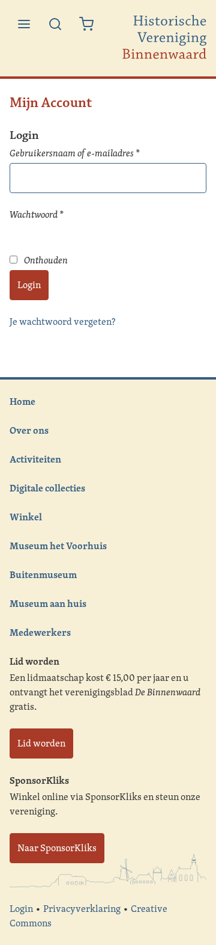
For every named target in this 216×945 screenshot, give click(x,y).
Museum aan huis (48, 603)
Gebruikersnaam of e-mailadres (88, 153)
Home (22, 401)
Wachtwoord (50, 214)
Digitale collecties (47, 488)
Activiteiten (35, 459)
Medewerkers (40, 632)
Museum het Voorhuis (58, 545)
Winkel (26, 516)
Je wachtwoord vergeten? (62, 321)
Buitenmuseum (43, 574)
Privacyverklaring (82, 909)
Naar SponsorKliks (57, 848)
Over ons (29, 430)
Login (29, 285)
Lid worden (41, 743)
